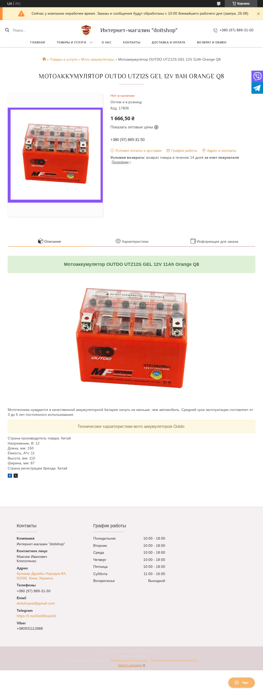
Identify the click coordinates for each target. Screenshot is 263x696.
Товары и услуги (71, 42)
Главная (37, 42)
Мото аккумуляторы (97, 59)
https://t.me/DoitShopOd (36, 616)
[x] (16, 476)
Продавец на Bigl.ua (131, 656)
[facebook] (10, 476)
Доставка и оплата (168, 42)
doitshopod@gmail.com (36, 603)
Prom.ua (154, 651)
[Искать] (7, 30)
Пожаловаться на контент (129, 660)
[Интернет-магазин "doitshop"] (86, 30)
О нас (107, 42)
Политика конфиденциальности (174, 660)
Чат (245, 683)
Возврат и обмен (212, 42)
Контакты (131, 42)
